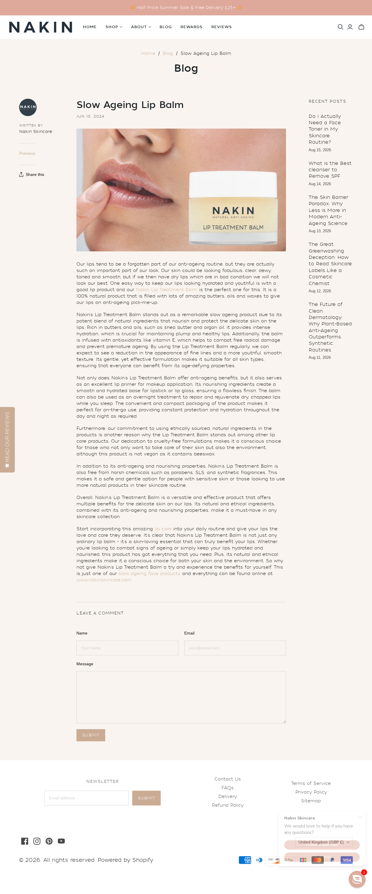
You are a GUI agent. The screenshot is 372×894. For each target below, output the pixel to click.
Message (84, 664)
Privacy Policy (311, 792)
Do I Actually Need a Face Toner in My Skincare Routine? (325, 129)
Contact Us (227, 779)
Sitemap (311, 801)
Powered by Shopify (125, 860)
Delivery (227, 796)
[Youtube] (61, 841)
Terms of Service (311, 783)
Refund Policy (228, 805)
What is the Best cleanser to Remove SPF (330, 169)
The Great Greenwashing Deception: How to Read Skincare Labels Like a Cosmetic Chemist (330, 263)
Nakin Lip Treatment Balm (166, 290)
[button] (357, 879)
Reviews (221, 27)
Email (189, 633)
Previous (27, 153)
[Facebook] (24, 841)
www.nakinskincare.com (103, 580)
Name (81, 633)
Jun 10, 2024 (90, 116)
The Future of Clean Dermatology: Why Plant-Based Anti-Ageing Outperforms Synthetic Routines (330, 327)
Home (90, 27)
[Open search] (341, 27)
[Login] (350, 27)
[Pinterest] (49, 841)
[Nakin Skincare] (41, 27)
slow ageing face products (149, 573)
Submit (146, 798)
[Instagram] (36, 841)
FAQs (227, 788)
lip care (163, 529)
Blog (166, 27)
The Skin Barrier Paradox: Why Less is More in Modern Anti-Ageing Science (328, 210)
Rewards (191, 27)
